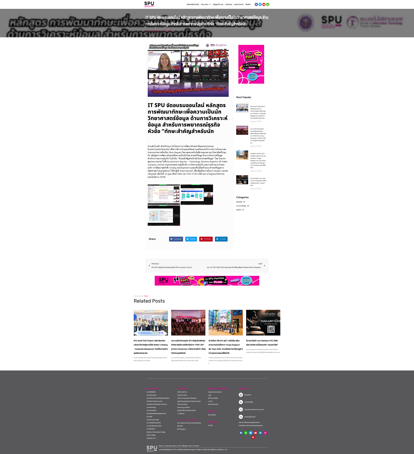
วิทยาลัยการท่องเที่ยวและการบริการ (157, 404)
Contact (196, 446)
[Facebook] (241, 433)
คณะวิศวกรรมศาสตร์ (153, 420)
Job (190, 446)
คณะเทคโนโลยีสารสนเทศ (154, 423)
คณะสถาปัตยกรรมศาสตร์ (154, 426)
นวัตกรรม (228, 4)
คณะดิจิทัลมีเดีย (151, 392)
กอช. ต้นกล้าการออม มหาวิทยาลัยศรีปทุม (188, 423)
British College (151, 435)
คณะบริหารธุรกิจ (151, 410)
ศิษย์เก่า (248, 4)
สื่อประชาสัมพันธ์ (217, 388)
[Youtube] (255, 433)
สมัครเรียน (239, 202)
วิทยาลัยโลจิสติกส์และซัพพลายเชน (156, 413)
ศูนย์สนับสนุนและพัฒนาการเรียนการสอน (189, 401)
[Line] (267, 4)
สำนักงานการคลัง (182, 404)
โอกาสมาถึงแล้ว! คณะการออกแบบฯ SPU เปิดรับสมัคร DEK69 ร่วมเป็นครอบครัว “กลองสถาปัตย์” (258, 182)
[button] (176, 239)
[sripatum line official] (241, 395)
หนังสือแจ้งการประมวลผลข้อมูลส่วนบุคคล (251, 425)
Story (174, 446)
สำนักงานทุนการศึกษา (183, 407)
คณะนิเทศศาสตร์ (151, 395)
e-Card (210, 401)
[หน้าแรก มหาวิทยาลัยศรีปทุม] (152, 449)
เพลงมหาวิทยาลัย (213, 404)
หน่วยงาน (182, 388)
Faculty (168, 446)
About (161, 446)
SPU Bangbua (180, 429)
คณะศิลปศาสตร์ (151, 407)
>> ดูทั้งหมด (180, 413)
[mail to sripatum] (241, 409)
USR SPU (179, 426)
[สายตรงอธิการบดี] (241, 417)
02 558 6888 (249, 402)
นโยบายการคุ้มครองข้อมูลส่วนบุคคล (249, 422)
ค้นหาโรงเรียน (212, 415)
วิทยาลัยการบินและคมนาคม (154, 401)
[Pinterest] (253, 437)
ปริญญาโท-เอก (218, 4)
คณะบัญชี (149, 416)
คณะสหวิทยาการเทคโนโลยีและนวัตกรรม (158, 398)
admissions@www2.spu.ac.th (254, 409)
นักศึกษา (238, 210)
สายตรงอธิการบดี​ (250, 417)
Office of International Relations (187, 398)
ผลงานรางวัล (238, 4)
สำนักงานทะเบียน (182, 395)
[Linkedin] (260, 433)
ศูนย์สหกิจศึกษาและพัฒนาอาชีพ (186, 410)
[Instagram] (265, 433)
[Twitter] (251, 433)
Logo (209, 395)
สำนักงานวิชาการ (182, 392)
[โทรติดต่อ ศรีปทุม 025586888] (241, 402)
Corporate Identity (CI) (215, 392)
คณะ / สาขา (153, 388)
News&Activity (193, 4)
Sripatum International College (156, 432)
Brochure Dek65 (213, 398)
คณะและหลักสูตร (241, 206)
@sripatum (248, 395)
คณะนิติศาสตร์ (151, 429)
